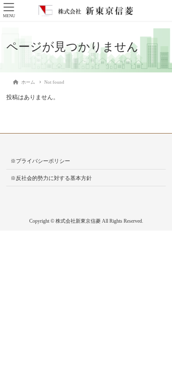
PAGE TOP (159, 364)
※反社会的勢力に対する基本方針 (51, 178)
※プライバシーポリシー (40, 161)
